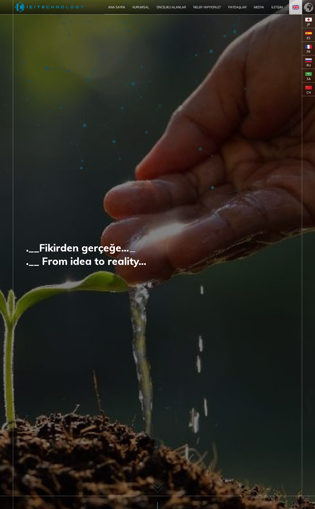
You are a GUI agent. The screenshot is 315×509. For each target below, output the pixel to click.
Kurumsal (141, 7)
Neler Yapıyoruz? (207, 7)
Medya (259, 7)
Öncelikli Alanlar (171, 7)
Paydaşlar (237, 7)
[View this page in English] (295, 7)
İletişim (277, 7)
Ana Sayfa (116, 7)
